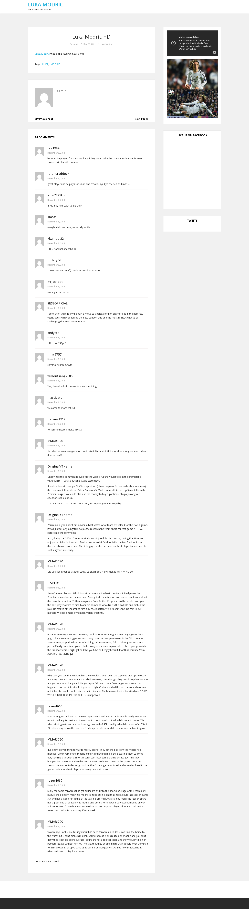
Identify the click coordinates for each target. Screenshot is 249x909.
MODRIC (55, 64)
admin (76, 44)
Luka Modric (45, 4)
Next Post (140, 118)
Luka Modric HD (91, 36)
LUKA (45, 64)
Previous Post (44, 118)
